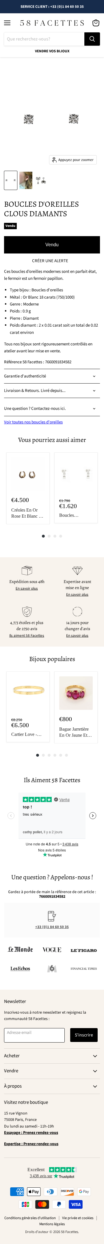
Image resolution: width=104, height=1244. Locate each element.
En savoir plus (27, 588)
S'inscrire (84, 1035)
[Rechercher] (92, 39)
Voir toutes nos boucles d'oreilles (33, 422)
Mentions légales (52, 1224)
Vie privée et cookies (77, 1218)
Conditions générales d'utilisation (30, 1218)
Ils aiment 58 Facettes (26, 635)
